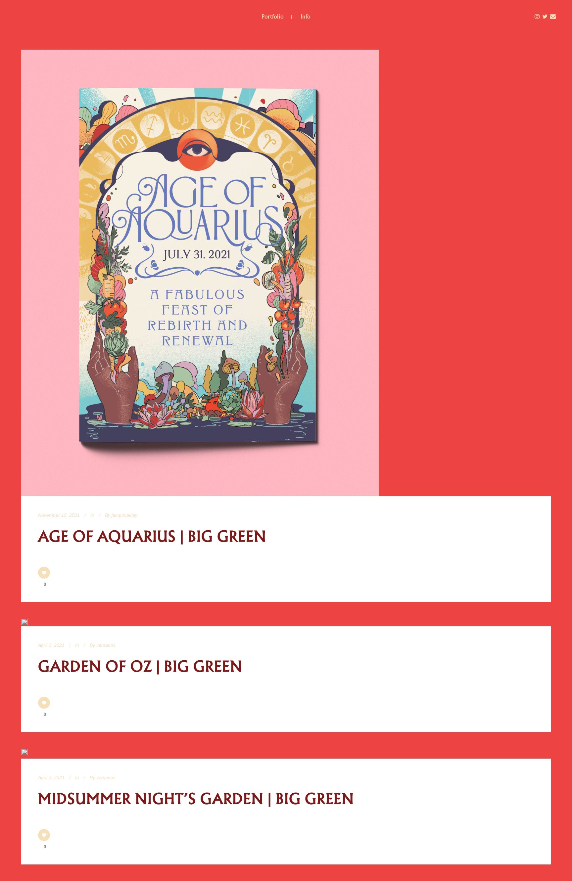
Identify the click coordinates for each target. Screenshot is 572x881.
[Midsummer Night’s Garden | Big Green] (24, 754)
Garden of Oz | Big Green (140, 666)
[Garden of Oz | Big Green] (24, 622)
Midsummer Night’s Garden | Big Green (196, 799)
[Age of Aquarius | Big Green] (200, 273)
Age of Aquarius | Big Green (152, 536)
